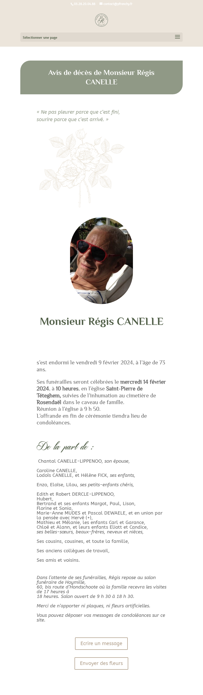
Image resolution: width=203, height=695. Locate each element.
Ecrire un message (101, 643)
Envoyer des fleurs (101, 663)
